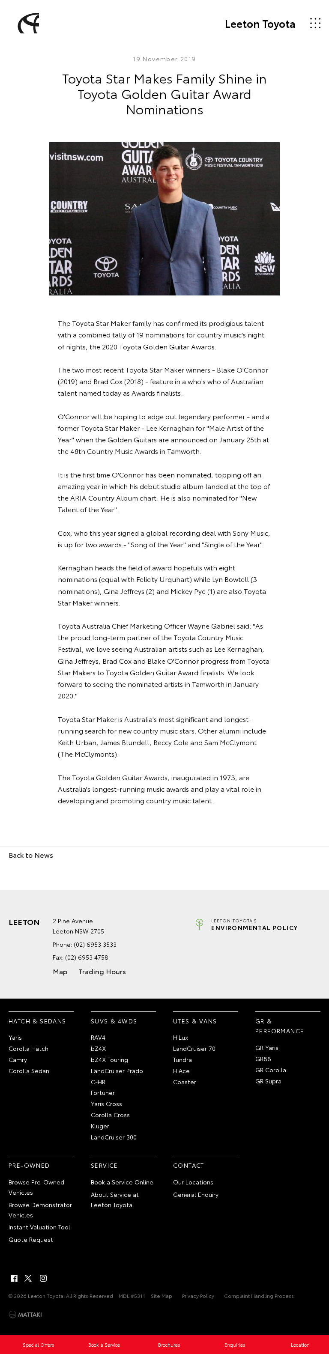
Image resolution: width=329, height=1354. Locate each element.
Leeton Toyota (260, 23)
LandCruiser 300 (114, 1137)
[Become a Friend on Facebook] (14, 1278)
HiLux (180, 1037)
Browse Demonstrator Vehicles (40, 1209)
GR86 (263, 1058)
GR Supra (268, 1081)
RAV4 (98, 1037)
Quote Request (31, 1239)
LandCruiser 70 (194, 1048)
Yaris (15, 1037)
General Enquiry (195, 1194)
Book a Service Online (122, 1182)
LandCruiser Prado (117, 1070)
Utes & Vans (195, 1021)
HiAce (181, 1070)
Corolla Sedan (29, 1070)
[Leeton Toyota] (27, 23)
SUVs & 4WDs (114, 1021)
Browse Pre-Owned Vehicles (36, 1187)
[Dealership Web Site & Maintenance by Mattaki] (25, 1314)
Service (104, 1165)
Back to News (31, 854)
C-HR (98, 1081)
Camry (18, 1059)
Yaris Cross (106, 1103)
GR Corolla (270, 1069)
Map (60, 971)
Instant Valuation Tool (39, 1227)
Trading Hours (102, 971)
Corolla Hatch (28, 1048)
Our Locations (193, 1182)
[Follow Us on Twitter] (28, 1278)
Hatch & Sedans (37, 1021)
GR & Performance (279, 1026)
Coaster (184, 1081)
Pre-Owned (29, 1165)
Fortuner (103, 1092)
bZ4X (98, 1048)
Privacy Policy (198, 1295)
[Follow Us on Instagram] (43, 1278)
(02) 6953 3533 (95, 944)
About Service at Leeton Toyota (115, 1199)
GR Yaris (266, 1047)
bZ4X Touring (109, 1059)
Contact (188, 1165)
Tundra (182, 1059)
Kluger (100, 1125)
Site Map (161, 1295)
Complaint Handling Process (259, 1295)
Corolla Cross (110, 1114)
